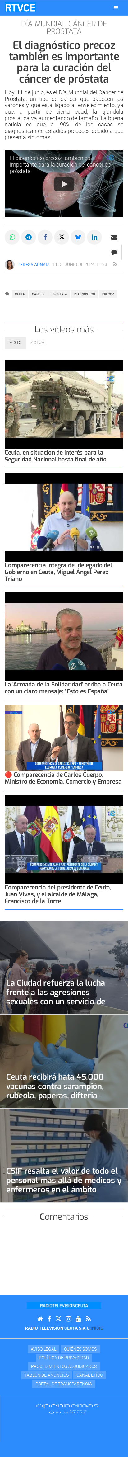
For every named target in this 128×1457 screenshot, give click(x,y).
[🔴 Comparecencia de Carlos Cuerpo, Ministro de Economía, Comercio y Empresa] (64, 738)
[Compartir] (12, 237)
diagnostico (84, 294)
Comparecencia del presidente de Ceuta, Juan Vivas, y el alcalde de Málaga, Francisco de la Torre (58, 894)
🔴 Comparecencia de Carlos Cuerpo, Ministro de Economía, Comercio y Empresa (63, 778)
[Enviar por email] (114, 237)
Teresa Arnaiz (33, 264)
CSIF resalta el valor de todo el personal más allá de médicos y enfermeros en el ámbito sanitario (63, 1185)
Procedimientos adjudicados (64, 1366)
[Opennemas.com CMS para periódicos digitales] (67, 1408)
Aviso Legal (43, 1348)
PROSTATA (59, 294)
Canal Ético (89, 1375)
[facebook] (49, 1319)
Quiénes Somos (80, 1348)
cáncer (38, 294)
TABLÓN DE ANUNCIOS (47, 1375)
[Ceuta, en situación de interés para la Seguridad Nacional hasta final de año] (64, 405)
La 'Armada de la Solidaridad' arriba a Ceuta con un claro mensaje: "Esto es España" (64, 688)
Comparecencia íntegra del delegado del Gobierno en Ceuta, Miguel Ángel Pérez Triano (58, 572)
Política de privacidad (64, 1357)
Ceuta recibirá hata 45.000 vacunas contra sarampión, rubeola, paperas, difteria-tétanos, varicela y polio (55, 1091)
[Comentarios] (114, 252)
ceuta (20, 294)
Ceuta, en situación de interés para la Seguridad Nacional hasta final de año (56, 456)
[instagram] (68, 1319)
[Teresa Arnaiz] (10, 265)
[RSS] (88, 1319)
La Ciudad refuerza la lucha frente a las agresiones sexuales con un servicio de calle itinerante (55, 997)
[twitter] (58, 1319)
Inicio (97, 1328)
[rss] (115, 265)
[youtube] (78, 1319)
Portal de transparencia (63, 1383)
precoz (108, 294)
